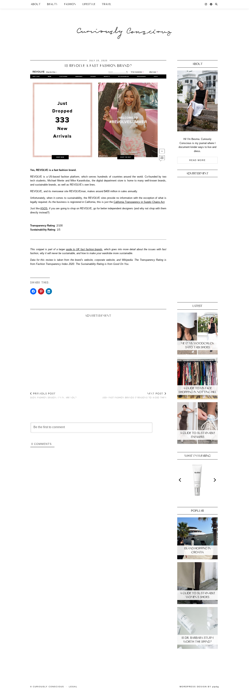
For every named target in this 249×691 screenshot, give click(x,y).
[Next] (214, 479)
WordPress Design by (199, 687)
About (36, 4)
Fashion (70, 4)
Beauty (52, 4)
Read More (197, 160)
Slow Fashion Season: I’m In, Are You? (53, 395)
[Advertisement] (98, 350)
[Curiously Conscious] (124, 24)
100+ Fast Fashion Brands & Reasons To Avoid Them (134, 395)
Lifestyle (88, 4)
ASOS (43, 208)
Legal (73, 687)
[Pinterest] (211, 4)
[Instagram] (206, 4)
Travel (106, 4)
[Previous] (180, 479)
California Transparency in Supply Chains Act (139, 202)
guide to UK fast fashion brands (84, 249)
